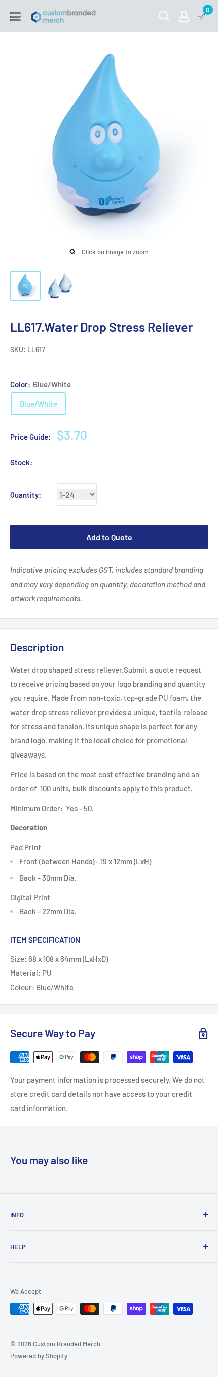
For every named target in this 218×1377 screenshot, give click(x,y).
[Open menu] (15, 17)
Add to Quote (109, 537)
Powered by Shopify (38, 1356)
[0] (202, 16)
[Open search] (164, 16)
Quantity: (25, 494)
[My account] (184, 16)
